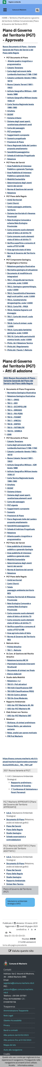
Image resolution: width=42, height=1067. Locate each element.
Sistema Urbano (14, 117)
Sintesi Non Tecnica (14, 884)
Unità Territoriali (14, 199)
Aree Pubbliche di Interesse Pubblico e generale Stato (19, 174)
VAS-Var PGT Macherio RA (18, 708)
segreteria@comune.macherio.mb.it (19, 983)
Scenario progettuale (16, 138)
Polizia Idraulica (14, 646)
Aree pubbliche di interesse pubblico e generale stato (19, 554)
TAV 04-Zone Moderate (17, 698)
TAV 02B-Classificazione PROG (20, 691)
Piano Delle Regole (14, 829)
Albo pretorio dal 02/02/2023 (16, 1035)
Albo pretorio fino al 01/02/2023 (17, 1040)
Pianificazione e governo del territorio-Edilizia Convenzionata (20, 19)
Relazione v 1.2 (13, 680)
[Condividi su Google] (32, 929)
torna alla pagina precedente (15, 945)
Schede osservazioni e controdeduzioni (16, 838)
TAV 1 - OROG (13, 399)
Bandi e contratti (11, 1030)
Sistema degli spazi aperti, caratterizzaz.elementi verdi (19, 123)
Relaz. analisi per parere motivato (22, 732)
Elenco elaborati (14, 673)
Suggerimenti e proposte (18, 134)
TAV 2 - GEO (12, 403)
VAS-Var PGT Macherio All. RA (20, 705)
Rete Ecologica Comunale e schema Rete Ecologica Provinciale (19, 223)
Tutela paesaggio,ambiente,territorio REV (20, 590)
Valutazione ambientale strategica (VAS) (17, 902)
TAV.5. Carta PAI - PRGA (17, 306)
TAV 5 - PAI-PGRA (15, 413)
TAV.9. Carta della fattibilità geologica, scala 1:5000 (19, 331)
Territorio (13, 17)
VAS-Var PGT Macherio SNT (19, 715)
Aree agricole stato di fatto (19, 249)
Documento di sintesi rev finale (21, 670)
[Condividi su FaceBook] (28, 929)
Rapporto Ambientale (15, 880)
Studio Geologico (13, 833)
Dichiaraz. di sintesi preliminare (21, 722)
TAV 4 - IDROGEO (14, 410)
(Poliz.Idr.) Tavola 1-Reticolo (19, 349)
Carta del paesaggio (16, 127)
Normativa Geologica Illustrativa (21, 392)
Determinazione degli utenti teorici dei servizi (19, 184)
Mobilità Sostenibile (16, 179)
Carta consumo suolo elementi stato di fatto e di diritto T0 (20, 231)
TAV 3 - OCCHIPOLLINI (16, 406)
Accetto (12, 1065)
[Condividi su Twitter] (35, 929)
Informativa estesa (25, 1065)
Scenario (11, 512)
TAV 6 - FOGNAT (14, 417)
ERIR (9, 434)
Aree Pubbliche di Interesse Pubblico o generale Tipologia (20, 167)
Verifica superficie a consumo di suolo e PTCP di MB (21, 244)
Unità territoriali (14, 580)
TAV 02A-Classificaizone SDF (19, 687)
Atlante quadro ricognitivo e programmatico (19, 63)
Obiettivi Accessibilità (12, 1020)
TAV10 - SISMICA (14, 430)
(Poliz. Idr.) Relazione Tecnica (20, 343)
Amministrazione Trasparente (16, 1010)
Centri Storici (13, 203)
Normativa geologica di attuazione (22, 269)
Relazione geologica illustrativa (21, 266)
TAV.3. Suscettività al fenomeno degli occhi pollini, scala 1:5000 (21, 295)
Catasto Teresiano (15, 67)
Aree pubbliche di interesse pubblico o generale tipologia (20, 548)
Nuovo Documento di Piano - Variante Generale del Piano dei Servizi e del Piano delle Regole (19, 49)
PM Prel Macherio (15, 736)
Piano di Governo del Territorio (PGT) (20, 22)
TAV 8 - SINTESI (14, 423)
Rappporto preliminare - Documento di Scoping (21, 784)
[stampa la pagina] (6, 932)
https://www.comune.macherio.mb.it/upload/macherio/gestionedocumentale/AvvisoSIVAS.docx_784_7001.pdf (20, 761)
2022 (19, 380)
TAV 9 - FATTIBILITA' (16, 427)
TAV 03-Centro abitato (17, 694)
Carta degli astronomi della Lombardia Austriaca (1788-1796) (22, 73)
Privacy (7, 1025)
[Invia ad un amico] (10, 932)
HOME (4, 17)
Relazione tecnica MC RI (17, 660)
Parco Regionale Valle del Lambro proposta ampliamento (22, 147)
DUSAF (10, 114)
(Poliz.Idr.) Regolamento (18, 346)
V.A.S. (9, 812)
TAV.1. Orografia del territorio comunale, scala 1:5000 (20, 281)
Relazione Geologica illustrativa (21, 396)
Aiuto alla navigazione (13, 1050)
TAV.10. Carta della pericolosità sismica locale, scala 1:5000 (21, 338)
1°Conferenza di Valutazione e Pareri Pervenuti (24, 791)
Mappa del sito (10, 1045)
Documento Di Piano (15, 819)
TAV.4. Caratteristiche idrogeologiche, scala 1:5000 (20, 301)
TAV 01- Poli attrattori (17, 684)
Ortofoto (11, 110)
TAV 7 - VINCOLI (14, 420)
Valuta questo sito (22, 951)
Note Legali (8, 1015)
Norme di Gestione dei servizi (20, 189)
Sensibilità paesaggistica (18, 152)
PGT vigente (12, 505)
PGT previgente (14, 131)
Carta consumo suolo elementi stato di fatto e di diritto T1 (20, 238)
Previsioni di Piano (15, 141)
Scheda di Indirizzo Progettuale (21, 155)
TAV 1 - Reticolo (14, 650)
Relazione (11, 158)
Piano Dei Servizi (13, 826)
